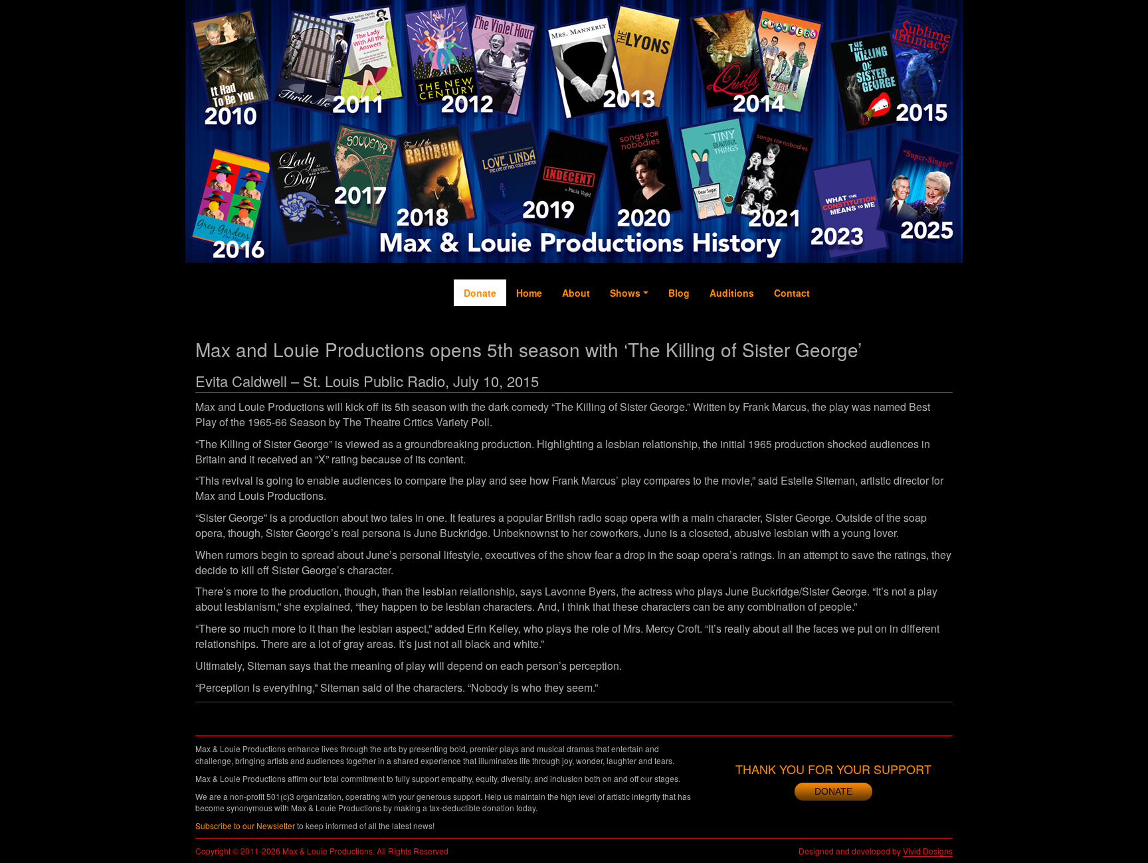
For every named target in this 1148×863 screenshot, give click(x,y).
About (576, 292)
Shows (625, 292)
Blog (679, 292)
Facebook (833, 339)
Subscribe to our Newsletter (245, 825)
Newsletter (939, 346)
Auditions (732, 292)
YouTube (886, 332)
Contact (792, 292)
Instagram (913, 346)
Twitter (860, 326)
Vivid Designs (928, 850)
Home (529, 292)
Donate (480, 292)
